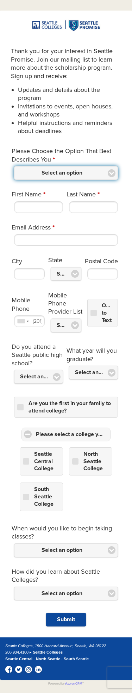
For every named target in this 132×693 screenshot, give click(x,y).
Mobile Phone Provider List (65, 303)
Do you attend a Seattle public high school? (37, 355)
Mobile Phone (21, 304)
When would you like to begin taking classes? (62, 532)
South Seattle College (44, 497)
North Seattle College (93, 461)
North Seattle (48, 659)
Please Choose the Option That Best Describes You (61, 155)
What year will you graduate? (92, 355)
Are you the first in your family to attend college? (70, 407)
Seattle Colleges (48, 652)
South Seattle (76, 659)
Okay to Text (108, 313)
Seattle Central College (44, 461)
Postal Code (101, 261)
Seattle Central (18, 659)
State (55, 260)
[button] (66, 619)
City (17, 261)
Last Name (83, 194)
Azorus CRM (73, 684)
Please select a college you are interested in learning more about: (73, 434)
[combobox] (23, 321)
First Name (28, 194)
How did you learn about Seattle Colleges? (56, 576)
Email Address (33, 227)
